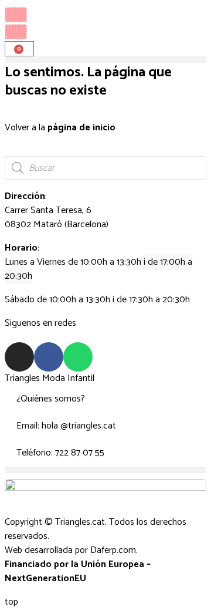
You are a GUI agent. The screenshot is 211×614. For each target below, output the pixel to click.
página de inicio (81, 128)
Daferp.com (113, 550)
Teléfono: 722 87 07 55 (60, 453)
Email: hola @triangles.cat (66, 426)
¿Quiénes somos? (50, 399)
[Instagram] (19, 357)
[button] (105, 59)
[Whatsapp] (78, 357)
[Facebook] (48, 357)
